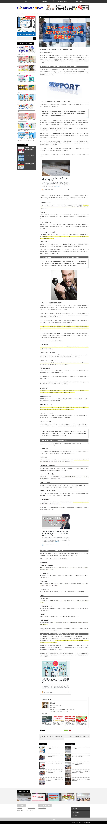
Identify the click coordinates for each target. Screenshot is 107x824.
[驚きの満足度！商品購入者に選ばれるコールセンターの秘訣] (53, 797)
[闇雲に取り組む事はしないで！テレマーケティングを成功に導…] (68, 797)
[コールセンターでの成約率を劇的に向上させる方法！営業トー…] (83, 797)
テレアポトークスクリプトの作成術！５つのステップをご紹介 (81, 748)
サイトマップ (30, 810)
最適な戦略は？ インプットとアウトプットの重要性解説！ (47, 724)
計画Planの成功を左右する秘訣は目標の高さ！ (54, 764)
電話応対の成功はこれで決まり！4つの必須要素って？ (58, 724)
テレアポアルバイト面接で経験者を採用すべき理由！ (30, 148)
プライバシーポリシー (31, 808)
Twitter (76, 808)
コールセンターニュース (79, 822)
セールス (73, 721)
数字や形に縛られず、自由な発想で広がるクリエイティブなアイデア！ (70, 724)
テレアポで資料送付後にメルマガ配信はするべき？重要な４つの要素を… (81, 772)
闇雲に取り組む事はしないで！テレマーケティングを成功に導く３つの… (81, 764)
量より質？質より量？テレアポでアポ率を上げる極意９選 (81, 780)
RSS (76, 815)
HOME (26, 1)
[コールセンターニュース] (30, 8)
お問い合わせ (44, 1)
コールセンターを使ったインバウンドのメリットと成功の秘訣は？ (54, 756)
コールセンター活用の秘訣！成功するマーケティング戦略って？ (54, 748)
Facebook (77, 812)
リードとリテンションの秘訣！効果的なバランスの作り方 (54, 780)
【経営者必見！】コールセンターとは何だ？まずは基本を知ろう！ (54, 772)
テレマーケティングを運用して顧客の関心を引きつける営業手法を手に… (81, 756)
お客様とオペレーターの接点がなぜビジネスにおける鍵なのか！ (52, 737)
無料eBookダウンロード (62, 1)
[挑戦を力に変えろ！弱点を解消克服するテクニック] (39, 797)
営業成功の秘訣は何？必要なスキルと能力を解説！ (30, 164)
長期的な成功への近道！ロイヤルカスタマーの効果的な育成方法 (81, 724)
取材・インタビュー (42, 808)
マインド (51, 721)
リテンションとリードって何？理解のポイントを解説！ (76, 736)
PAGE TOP (54, 819)
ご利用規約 (20, 808)
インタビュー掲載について (81, 1)
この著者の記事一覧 (83, 713)
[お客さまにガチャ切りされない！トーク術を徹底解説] (24, 797)
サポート (62, 721)
